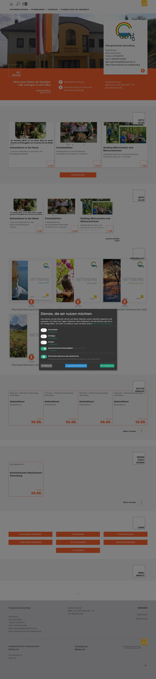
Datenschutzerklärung (102, 323)
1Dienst (52, 350)
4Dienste (52, 338)
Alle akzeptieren (107, 366)
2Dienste (52, 332)
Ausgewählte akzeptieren (76, 366)
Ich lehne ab (46, 366)
